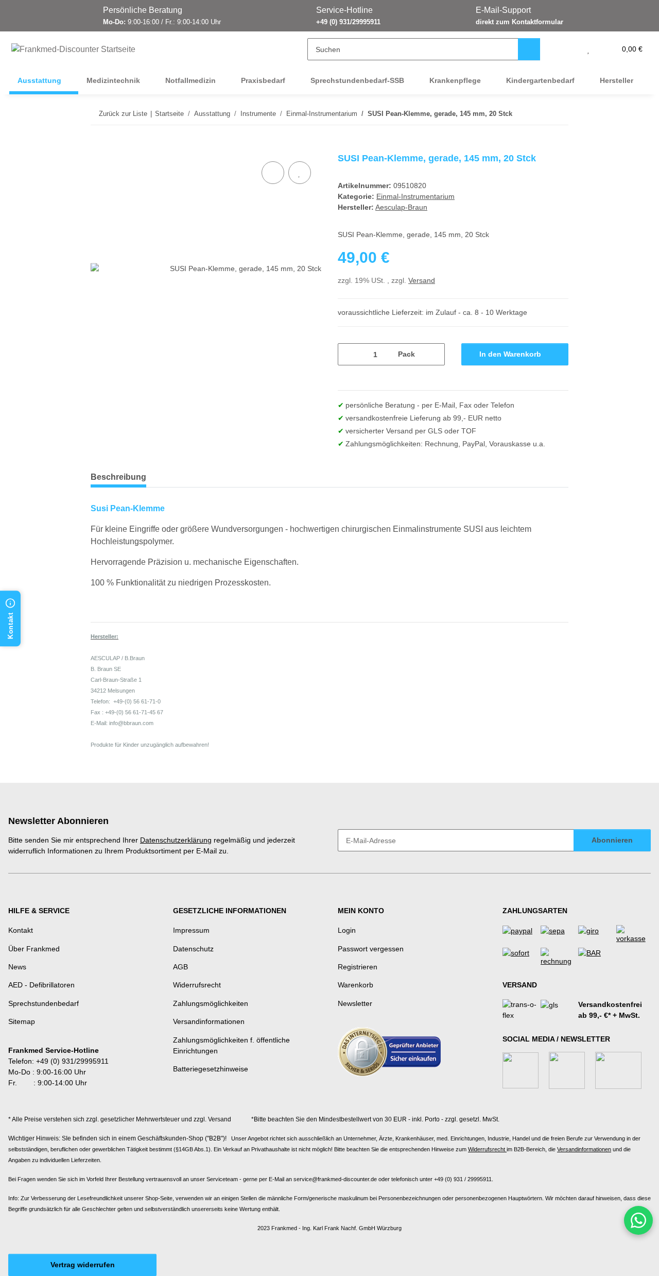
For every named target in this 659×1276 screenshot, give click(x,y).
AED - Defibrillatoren (41, 985)
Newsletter (355, 1003)
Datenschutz (193, 949)
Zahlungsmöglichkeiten (210, 1003)
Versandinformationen (209, 1021)
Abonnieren (612, 840)
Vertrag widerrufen (82, 1265)
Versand (421, 280)
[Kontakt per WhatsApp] (638, 1220)
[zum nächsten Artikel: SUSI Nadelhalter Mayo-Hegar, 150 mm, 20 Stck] (557, 114)
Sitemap (21, 1021)
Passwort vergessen (371, 949)
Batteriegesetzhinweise (210, 1069)
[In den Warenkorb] (99, 147)
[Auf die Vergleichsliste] (273, 172)
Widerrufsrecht (197, 985)
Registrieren (357, 967)
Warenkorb (355, 985)
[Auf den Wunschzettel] (299, 172)
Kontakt (20, 930)
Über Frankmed (34, 949)
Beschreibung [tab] (118, 477)
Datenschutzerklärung (176, 840)
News (17, 967)
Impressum (191, 930)
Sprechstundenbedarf (43, 1003)
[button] (568, 49)
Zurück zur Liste (123, 113)
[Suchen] (529, 49)
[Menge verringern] (349, 354)
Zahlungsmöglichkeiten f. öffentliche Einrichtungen (231, 1045)
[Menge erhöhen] (433, 354)
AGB (180, 967)
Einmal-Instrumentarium (415, 196)
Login (347, 930)
